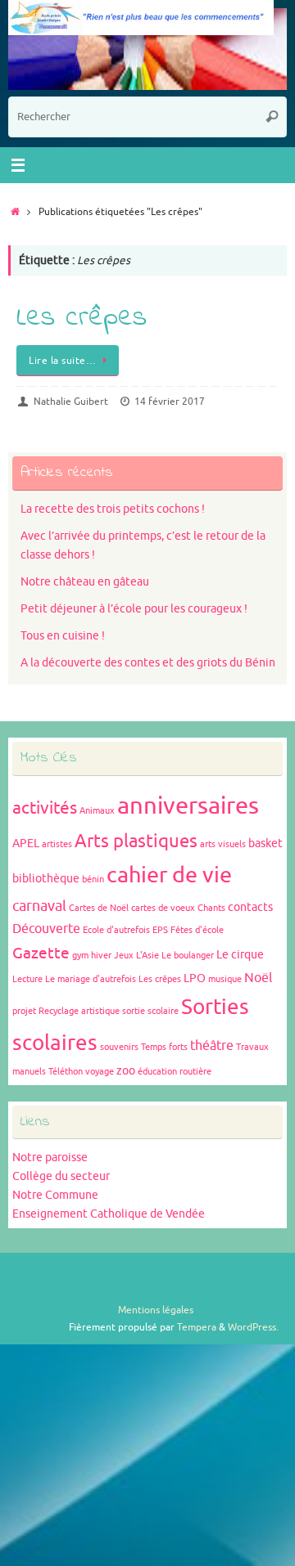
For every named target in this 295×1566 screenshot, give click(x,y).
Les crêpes (81, 318)
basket (265, 843)
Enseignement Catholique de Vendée (108, 1214)
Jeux (124, 955)
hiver (101, 955)
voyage (99, 1071)
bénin (93, 879)
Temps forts (164, 1047)
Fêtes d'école (197, 930)
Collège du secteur (61, 1176)
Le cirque (240, 955)
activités (44, 808)
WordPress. (253, 1327)
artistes (57, 844)
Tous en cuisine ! (62, 636)
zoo (125, 1071)
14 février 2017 (169, 401)
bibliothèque (45, 879)
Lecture (27, 979)
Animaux (97, 810)
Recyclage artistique (79, 1011)
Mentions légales (155, 1310)
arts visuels (223, 844)
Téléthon (65, 1071)
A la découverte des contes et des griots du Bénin (147, 663)
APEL (25, 843)
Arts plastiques (136, 841)
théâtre (212, 1046)
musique (225, 979)
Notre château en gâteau (84, 582)
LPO (195, 978)
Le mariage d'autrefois (90, 979)
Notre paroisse (50, 1157)
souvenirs (119, 1047)
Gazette (41, 953)
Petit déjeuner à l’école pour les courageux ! (133, 609)
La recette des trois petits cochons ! (112, 509)
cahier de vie (169, 875)
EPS (160, 930)
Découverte (46, 929)
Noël (258, 978)
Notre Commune (55, 1195)
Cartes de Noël (99, 908)
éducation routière (174, 1071)
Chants (211, 908)
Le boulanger (187, 955)
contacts (250, 907)
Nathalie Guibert (71, 401)
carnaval (39, 906)
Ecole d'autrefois (116, 930)
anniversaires (188, 806)
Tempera (196, 1327)
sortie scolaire (150, 1011)
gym (80, 955)
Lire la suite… (62, 360)
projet (24, 1011)
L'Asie (147, 955)
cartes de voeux (163, 908)
